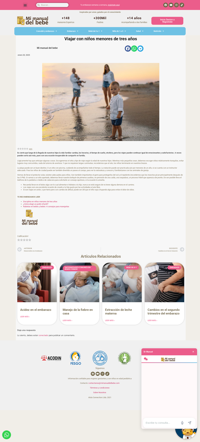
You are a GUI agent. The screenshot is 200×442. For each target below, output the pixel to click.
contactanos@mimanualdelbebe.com (103, 383)
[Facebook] (165, 5)
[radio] (18, 240)
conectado (43, 335)
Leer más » (25, 317)
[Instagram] (176, 5)
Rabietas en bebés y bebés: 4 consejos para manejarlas (46, 206)
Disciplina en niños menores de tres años (40, 201)
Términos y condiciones (100, 388)
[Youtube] (171, 5)
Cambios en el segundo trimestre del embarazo (164, 311)
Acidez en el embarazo (35, 310)
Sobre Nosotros (99, 392)
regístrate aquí (114, 5)
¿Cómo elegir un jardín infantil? (35, 204)
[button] (25, 5)
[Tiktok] (182, 5)
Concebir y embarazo (45, 31)
